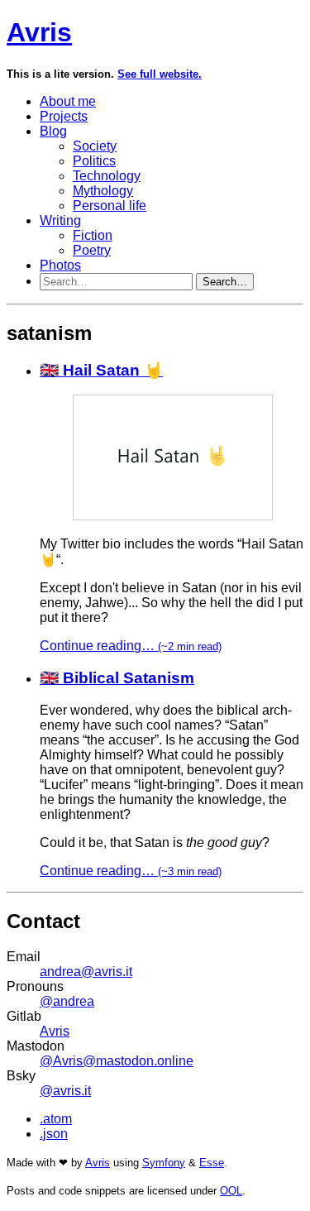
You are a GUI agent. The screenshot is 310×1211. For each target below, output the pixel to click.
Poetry (92, 250)
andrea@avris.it (86, 971)
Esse (211, 1162)
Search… (225, 281)
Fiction (92, 235)
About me (68, 101)
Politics (94, 161)
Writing (60, 220)
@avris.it (65, 1091)
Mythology (103, 191)
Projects (64, 116)
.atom (56, 1119)
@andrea (67, 1001)
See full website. (159, 74)
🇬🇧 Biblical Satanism (117, 678)
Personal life (109, 206)
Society (95, 146)
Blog (53, 131)
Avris (39, 32)
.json (54, 1134)
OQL (231, 1191)
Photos (60, 265)
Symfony (163, 1162)
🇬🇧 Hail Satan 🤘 (101, 370)
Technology (107, 176)
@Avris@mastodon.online (116, 1061)
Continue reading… (131, 646)
